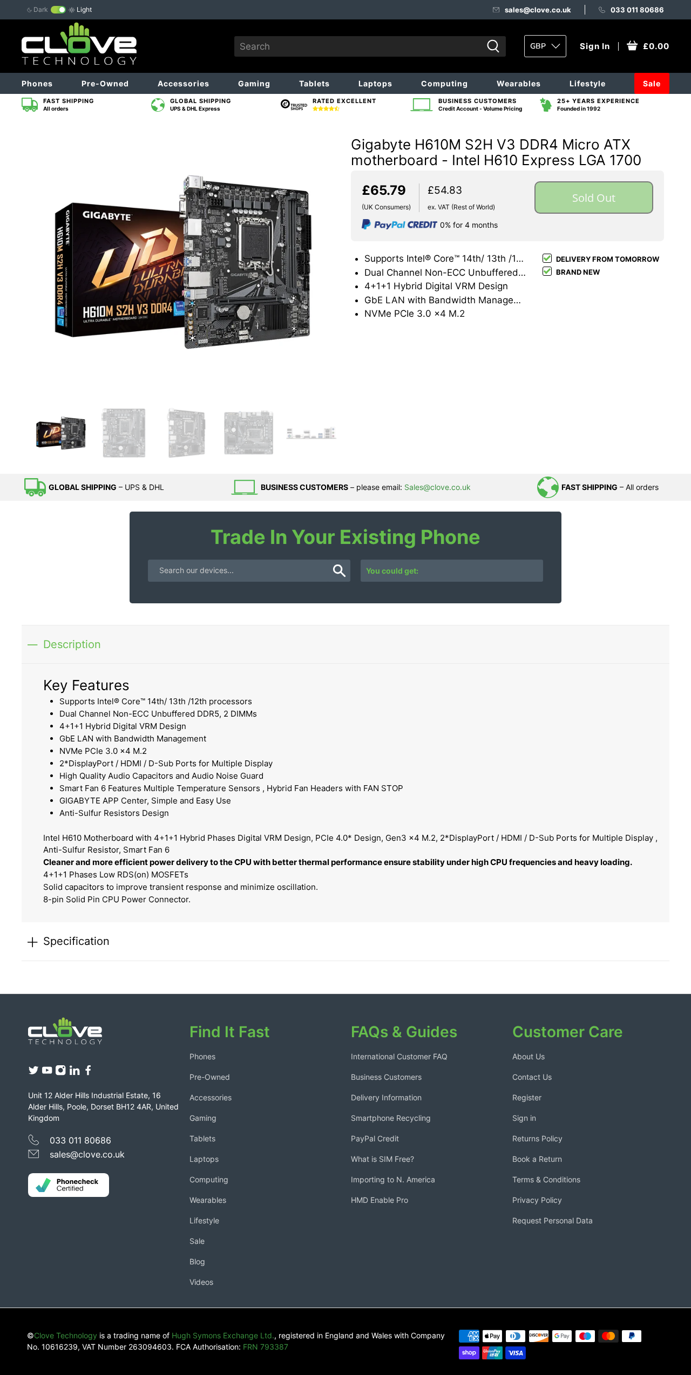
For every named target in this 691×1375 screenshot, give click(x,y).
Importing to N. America (393, 1179)
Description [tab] (72, 644)
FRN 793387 (265, 1346)
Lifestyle (588, 83)
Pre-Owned (105, 83)
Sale (652, 83)
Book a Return (537, 1158)
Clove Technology (65, 1335)
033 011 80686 (637, 9)
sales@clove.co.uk (538, 9)
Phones (37, 83)
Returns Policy (537, 1138)
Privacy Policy (537, 1199)
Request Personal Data (552, 1220)
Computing (444, 83)
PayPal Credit (375, 1138)
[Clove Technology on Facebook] (88, 1073)
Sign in (524, 1117)
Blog (197, 1261)
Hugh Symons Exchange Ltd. (223, 1335)
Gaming (254, 83)
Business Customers (386, 1076)
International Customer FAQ (399, 1056)
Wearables (519, 83)
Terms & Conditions (546, 1179)
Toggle (58, 9)
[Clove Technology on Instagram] (60, 1073)
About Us (528, 1056)
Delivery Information (386, 1097)
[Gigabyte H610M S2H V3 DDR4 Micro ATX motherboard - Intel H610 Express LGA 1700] (183, 261)
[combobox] (358, 46)
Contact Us (532, 1076)
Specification (76, 941)
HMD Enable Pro (379, 1199)
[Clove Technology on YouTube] (47, 1073)
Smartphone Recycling (391, 1117)
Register (526, 1097)
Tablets (314, 83)
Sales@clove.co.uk (437, 487)
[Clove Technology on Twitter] (33, 1073)
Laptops (375, 83)
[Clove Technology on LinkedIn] (74, 1073)
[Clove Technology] (73, 1035)
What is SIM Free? (382, 1158)
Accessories (183, 83)
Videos (201, 1281)
